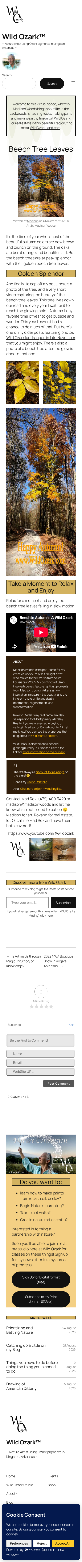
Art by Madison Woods (41, 225)
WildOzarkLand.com (45, 127)
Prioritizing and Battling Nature (19, 1330)
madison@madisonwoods (28, 804)
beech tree (16, 299)
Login (71, 1024)
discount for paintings (50, 772)
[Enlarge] (70, 843)
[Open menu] (73, 80)
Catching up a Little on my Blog (26, 1347)
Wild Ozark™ (24, 36)
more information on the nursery (43, 752)
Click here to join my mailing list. (41, 789)
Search (6, 75)
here (50, 915)
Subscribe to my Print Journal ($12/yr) (41, 1299)
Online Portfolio (37, 782)
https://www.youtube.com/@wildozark (41, 833)
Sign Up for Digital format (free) (41, 1279)
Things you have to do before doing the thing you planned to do (32, 1366)
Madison (32, 221)
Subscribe (63, 902)
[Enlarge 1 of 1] (33, 366)
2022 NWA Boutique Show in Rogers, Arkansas (58, 961)
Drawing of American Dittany (21, 1386)
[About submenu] (17, 1494)
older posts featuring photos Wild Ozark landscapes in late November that (40, 338)
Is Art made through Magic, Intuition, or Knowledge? (23, 961)
